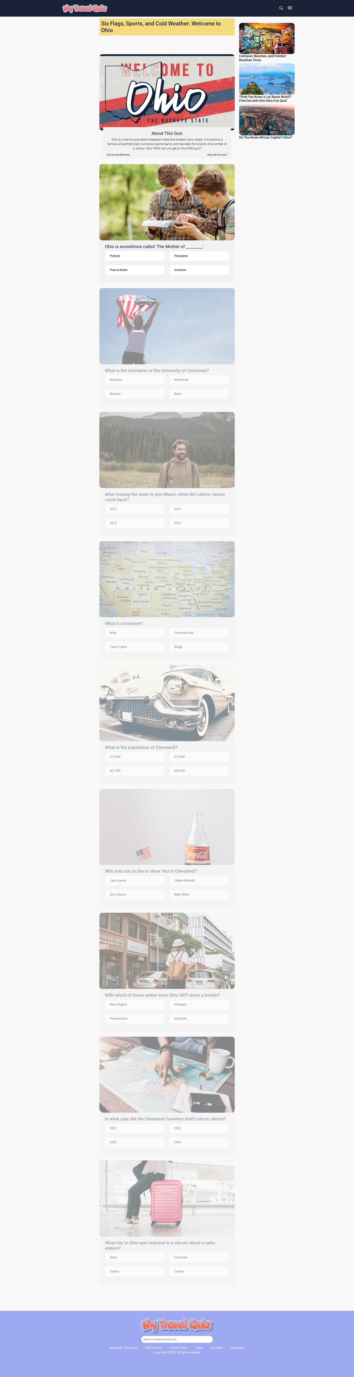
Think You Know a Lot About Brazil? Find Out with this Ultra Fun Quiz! (265, 99)
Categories (237, 1348)
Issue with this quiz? (217, 154)
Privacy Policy (178, 1348)
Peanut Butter (119, 270)
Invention (180, 270)
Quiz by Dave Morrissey (118, 154)
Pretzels (115, 256)
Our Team (216, 1348)
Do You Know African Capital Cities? (265, 137)
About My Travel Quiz (124, 1348)
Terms (199, 1348)
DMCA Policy (153, 1348)
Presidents (181, 256)
